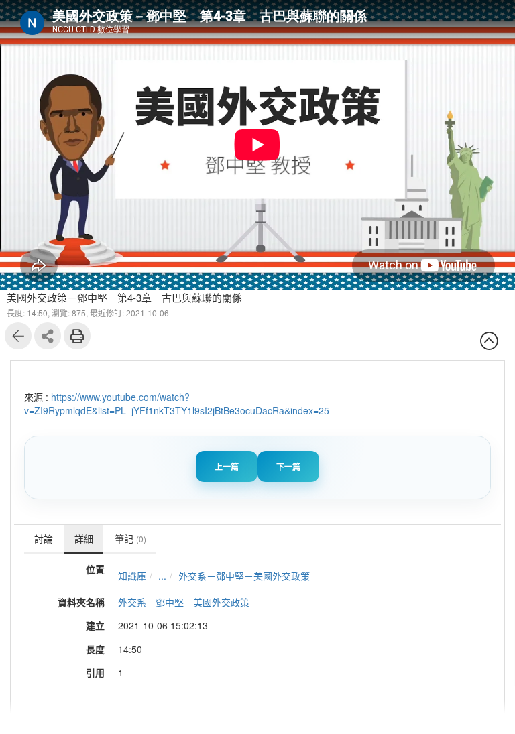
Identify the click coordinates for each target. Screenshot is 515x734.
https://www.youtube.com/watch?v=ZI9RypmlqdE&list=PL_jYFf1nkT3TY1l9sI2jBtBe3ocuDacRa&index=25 (176, 403)
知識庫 (132, 576)
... (162, 576)
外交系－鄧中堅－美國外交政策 (244, 576)
